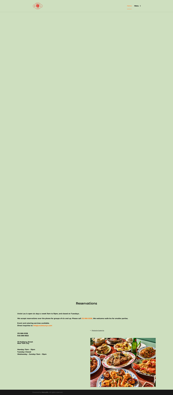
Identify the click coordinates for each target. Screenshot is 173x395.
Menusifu (45, 392)
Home (129, 6)
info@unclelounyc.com (42, 326)
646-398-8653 (23, 336)
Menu (136, 6)
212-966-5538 (87, 318)
